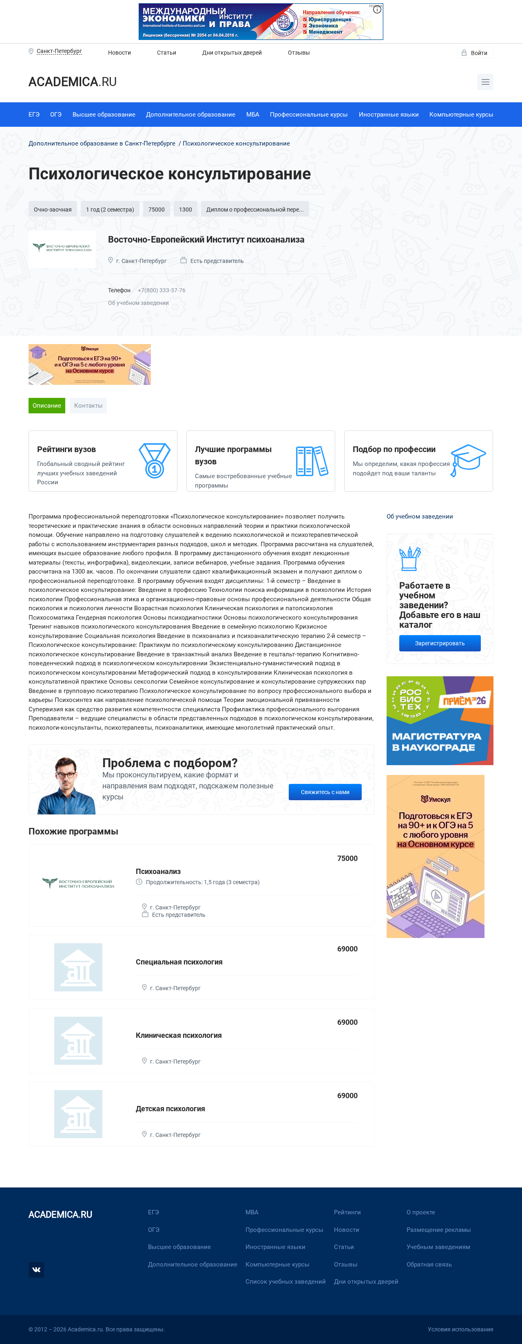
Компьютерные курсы (461, 114)
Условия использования (460, 1329)
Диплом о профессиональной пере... (255, 209)
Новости (119, 52)
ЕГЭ (34, 114)
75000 (156, 209)
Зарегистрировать (440, 643)
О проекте (421, 1212)
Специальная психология (179, 962)
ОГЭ (56, 114)
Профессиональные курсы (309, 114)
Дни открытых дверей (232, 52)
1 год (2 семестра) (110, 209)
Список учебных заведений (286, 1281)
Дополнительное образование (190, 114)
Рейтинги (347, 1212)
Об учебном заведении (138, 303)
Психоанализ (158, 871)
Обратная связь (429, 1264)
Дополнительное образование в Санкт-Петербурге (103, 143)
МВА (252, 1212)
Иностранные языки (389, 114)
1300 (185, 209)
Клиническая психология (179, 1035)
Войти (479, 53)
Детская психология (170, 1108)
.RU (73, 82)
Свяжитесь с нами (325, 792)
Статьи (166, 52)
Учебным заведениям (438, 1247)
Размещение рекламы (439, 1230)
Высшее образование (104, 114)
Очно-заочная (53, 209)
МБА (252, 114)
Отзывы (299, 52)
